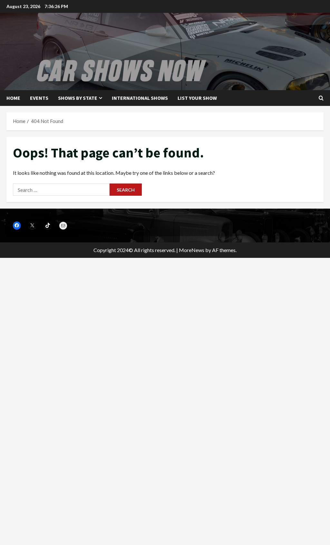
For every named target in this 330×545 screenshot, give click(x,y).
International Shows (140, 98)
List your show (197, 98)
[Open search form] (321, 98)
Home (13, 98)
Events (39, 98)
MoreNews (191, 250)
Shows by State (77, 98)
